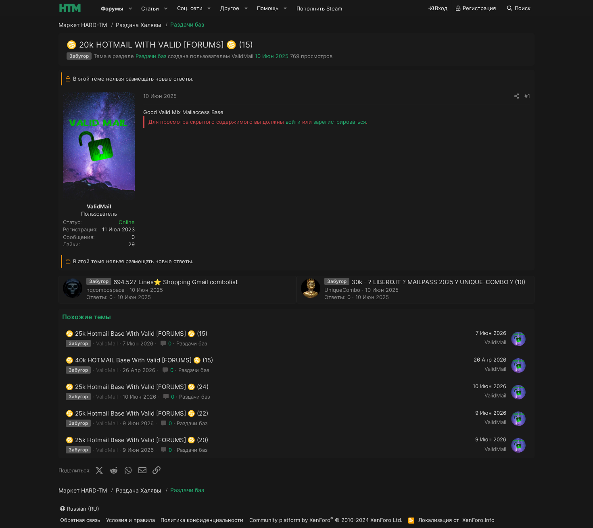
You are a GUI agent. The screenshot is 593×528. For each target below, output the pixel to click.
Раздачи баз (151, 56)
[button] (130, 8)
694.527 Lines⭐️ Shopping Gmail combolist (175, 282)
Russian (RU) (82, 508)
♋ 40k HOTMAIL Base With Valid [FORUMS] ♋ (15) (139, 360)
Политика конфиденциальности (202, 520)
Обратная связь (80, 520)
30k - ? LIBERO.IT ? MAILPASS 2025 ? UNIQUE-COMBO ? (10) (438, 282)
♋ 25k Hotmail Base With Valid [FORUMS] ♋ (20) (137, 440)
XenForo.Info (478, 520)
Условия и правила (130, 520)
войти (293, 121)
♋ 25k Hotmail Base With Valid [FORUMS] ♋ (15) (136, 333)
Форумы (112, 8)
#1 (527, 96)
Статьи (150, 8)
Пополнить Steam (319, 8)
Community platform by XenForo (326, 519)
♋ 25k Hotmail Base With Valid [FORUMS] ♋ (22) (137, 413)
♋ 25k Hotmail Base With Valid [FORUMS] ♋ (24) (137, 387)
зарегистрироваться (339, 121)
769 (294, 56)
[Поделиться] (517, 96)
